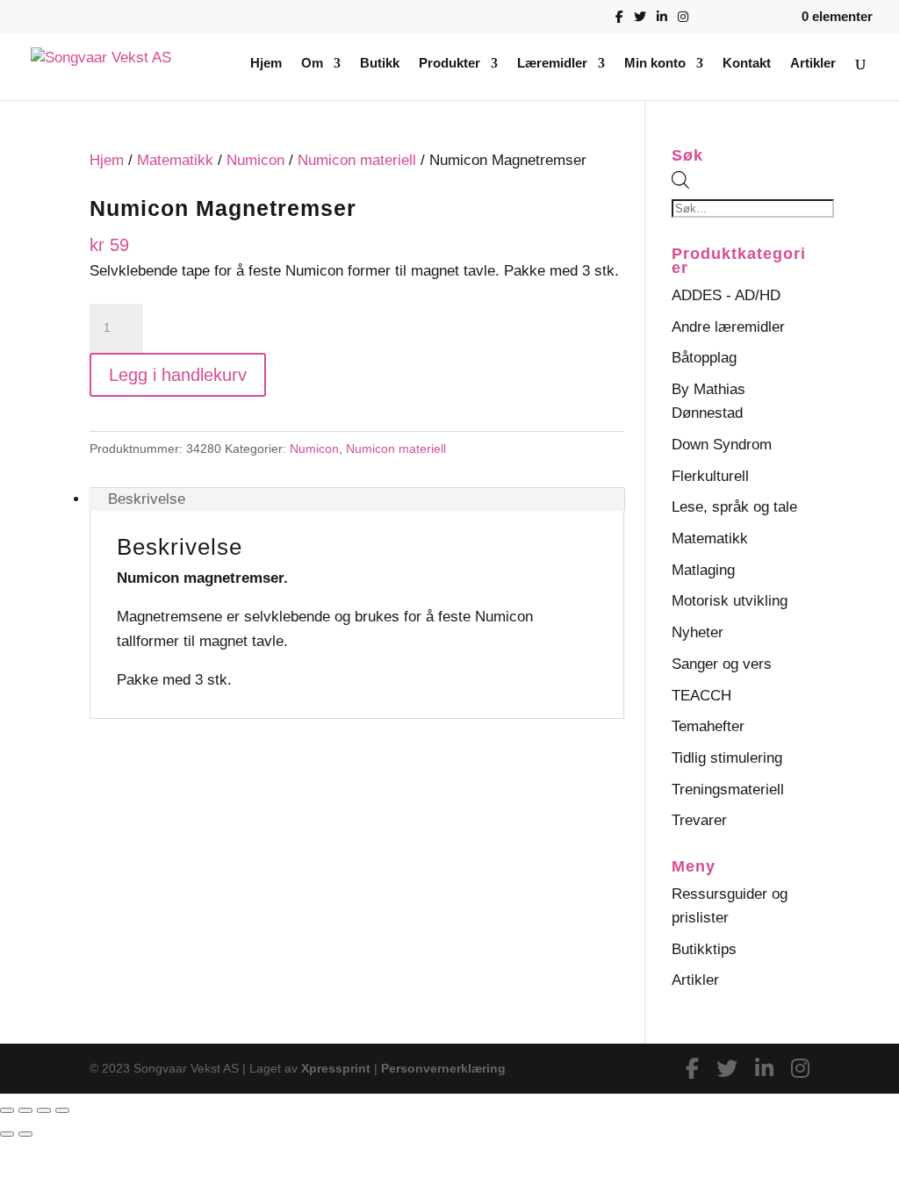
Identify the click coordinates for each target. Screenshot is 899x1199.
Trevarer (699, 820)
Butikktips (704, 949)
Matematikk (175, 160)
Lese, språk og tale (734, 507)
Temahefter (708, 726)
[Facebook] (619, 21)
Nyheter (697, 632)
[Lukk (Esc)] (62, 1110)
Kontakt (747, 63)
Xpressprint (335, 1068)
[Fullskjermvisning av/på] (25, 1110)
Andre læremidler (728, 327)
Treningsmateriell (728, 789)
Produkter (449, 63)
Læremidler (552, 63)
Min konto (655, 63)
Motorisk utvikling (730, 600)
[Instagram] (683, 21)
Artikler (813, 63)
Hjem (266, 63)
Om (312, 63)
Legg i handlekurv (178, 374)
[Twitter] (640, 21)
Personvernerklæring (443, 1068)
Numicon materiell (357, 160)
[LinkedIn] (662, 21)
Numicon (255, 160)
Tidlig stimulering (727, 758)
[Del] (44, 1110)
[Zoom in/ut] (7, 1110)
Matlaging (703, 570)
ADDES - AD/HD (726, 295)
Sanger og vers (722, 664)
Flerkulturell (710, 476)
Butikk (379, 63)
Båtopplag (704, 357)
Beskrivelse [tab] (146, 499)
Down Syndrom (722, 444)
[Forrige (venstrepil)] (7, 1134)
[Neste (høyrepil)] (25, 1134)
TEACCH (701, 695)
